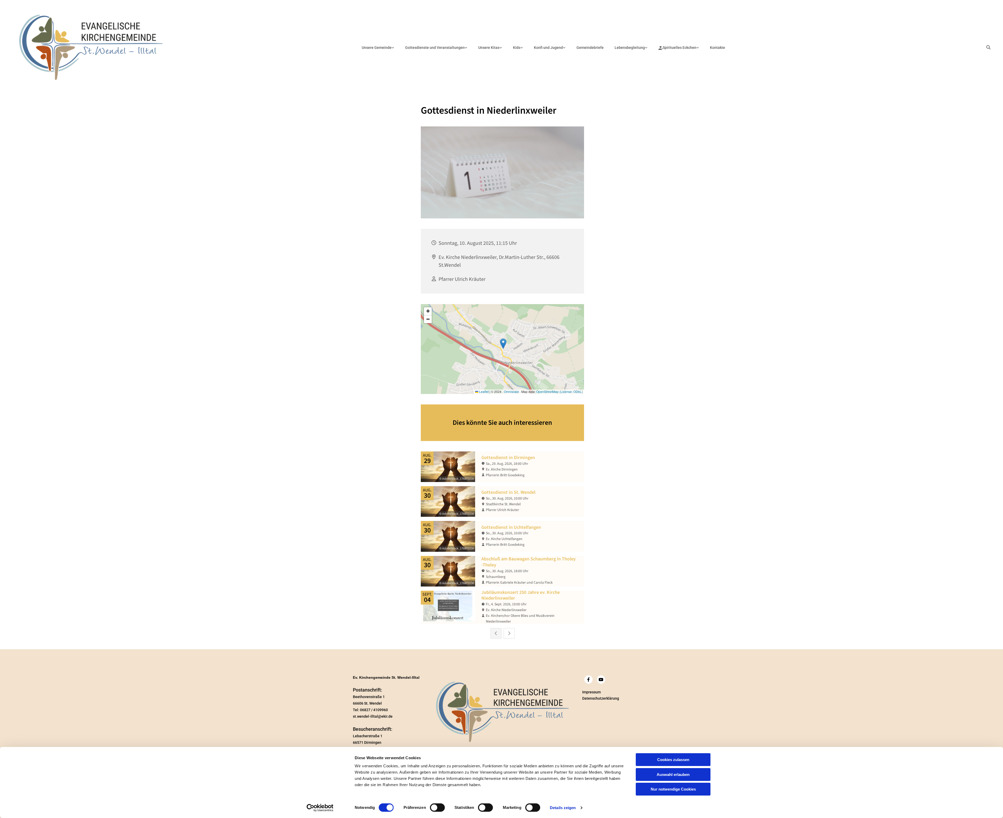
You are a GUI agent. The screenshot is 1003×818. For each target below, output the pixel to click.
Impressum (591, 692)
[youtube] (601, 679)
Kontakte (717, 47)
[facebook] (588, 679)
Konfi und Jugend (548, 47)
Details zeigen (563, 807)
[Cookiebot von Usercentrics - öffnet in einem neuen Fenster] (320, 808)
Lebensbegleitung (630, 47)
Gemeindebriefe (590, 47)
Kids (516, 47)
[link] (378, 47)
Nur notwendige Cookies (673, 789)
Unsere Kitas (488, 47)
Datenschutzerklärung (600, 698)
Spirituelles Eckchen (679, 47)
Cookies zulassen (673, 759)
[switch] (437, 807)
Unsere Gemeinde (377, 47)
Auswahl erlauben (673, 774)
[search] (988, 47)
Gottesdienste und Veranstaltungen (435, 47)
